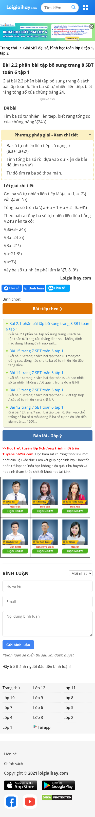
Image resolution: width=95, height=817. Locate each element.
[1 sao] (25, 298)
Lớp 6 (38, 707)
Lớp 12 (39, 687)
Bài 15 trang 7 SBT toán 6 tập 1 (36, 350)
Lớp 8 (68, 697)
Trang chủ (11, 687)
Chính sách (13, 763)
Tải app (44, 727)
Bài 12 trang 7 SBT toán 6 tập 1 (36, 407)
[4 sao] (44, 298)
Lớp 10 (9, 697)
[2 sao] (31, 298)
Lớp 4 (7, 717)
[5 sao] (50, 298)
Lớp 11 (70, 687)
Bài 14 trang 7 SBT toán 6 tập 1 (36, 372)
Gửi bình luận (18, 645)
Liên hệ (10, 753)
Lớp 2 (68, 717)
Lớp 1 (7, 727)
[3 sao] (37, 298)
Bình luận (36, 288)
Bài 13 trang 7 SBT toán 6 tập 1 (36, 389)
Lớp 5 (68, 707)
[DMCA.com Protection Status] (57, 801)
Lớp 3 (38, 717)
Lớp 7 (7, 707)
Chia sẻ (13, 288)
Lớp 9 (38, 697)
